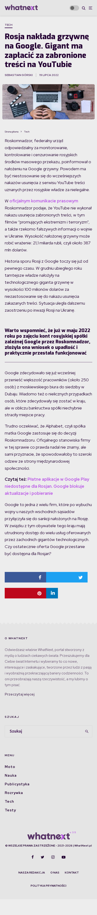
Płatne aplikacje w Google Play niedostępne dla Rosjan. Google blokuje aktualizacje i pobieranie (47, 486)
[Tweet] (67, 577)
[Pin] (25, 593)
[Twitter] (42, 857)
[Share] (25, 577)
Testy (10, 810)
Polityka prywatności (48, 886)
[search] (87, 731)
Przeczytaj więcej (19, 694)
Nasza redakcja (31, 872)
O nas (54, 872)
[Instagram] (53, 857)
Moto (10, 766)
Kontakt (72, 872)
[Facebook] (32, 857)
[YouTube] (63, 857)
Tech (8, 25)
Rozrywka (14, 792)
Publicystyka (17, 784)
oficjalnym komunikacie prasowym (43, 201)
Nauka (11, 775)
